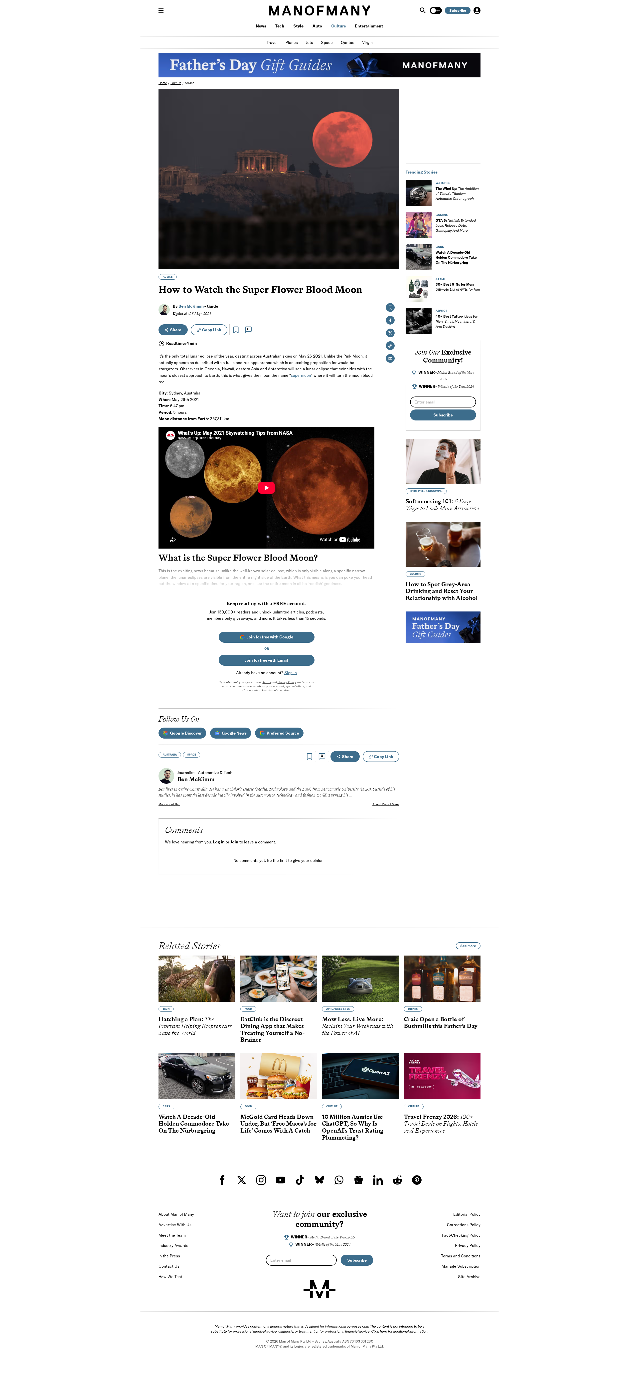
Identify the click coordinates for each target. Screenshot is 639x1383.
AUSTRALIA (170, 754)
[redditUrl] (397, 1180)
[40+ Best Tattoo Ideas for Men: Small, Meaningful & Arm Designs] (419, 321)
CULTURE (415, 574)
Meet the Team (172, 1235)
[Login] (477, 10)
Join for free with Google (270, 636)
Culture (338, 25)
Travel (272, 42)
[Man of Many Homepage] (319, 10)
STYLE (440, 279)
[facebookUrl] (222, 1180)
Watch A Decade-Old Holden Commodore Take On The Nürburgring (456, 257)
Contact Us (169, 1266)
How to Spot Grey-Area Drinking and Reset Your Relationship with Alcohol (442, 591)
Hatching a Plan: (195, 1025)
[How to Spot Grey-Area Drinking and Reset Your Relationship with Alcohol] (443, 544)
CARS (440, 247)
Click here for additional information (399, 1331)
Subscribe (457, 10)
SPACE (191, 754)
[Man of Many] (319, 1289)
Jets (309, 42)
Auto (317, 25)
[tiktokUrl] (300, 1180)
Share (175, 329)
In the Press (169, 1255)
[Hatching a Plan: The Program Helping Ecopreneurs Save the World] (197, 979)
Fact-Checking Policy (461, 1235)
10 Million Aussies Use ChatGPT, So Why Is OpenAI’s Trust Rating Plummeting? (352, 1127)
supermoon (301, 375)
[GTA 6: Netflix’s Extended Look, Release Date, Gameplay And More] (419, 225)
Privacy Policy (287, 682)
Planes (292, 42)
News (261, 25)
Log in (219, 841)
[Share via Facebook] (392, 230)
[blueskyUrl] (319, 1180)
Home (163, 83)
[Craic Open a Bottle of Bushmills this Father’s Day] (442, 979)
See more (468, 946)
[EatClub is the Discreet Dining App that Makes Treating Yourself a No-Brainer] (278, 979)
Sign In (290, 672)
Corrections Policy (463, 1224)
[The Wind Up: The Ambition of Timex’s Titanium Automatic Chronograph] (419, 193)
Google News (234, 733)
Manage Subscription (461, 1266)
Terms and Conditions (460, 1255)
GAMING (442, 215)
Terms (267, 682)
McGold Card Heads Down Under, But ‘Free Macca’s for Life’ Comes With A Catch (278, 1123)
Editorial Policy (466, 1214)
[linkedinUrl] (378, 1180)
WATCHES (443, 183)
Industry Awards (173, 1245)
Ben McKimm (191, 306)
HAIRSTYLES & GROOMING (426, 491)
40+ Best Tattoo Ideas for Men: (457, 321)
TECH (166, 1008)
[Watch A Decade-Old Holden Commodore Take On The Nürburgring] (419, 257)
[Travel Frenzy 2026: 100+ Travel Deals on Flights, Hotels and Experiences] (442, 1076)
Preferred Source (283, 733)
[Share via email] (390, 358)
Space (327, 42)
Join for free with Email (266, 660)
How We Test (170, 1276)
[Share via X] (392, 241)
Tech (279, 25)
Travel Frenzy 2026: (441, 1123)
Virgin (367, 42)
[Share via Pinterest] (392, 252)
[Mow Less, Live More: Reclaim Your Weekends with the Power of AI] (360, 979)
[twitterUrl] (241, 1180)
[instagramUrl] (261, 1180)
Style (298, 25)
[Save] (236, 330)
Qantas (347, 42)
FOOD (248, 1008)
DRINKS (413, 1008)
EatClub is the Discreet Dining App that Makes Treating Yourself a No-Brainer (272, 1029)
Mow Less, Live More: (357, 1025)
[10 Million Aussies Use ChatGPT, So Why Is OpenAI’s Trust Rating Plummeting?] (360, 1076)
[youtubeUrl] (280, 1180)
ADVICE (167, 276)
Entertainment (369, 25)
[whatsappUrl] (339, 1180)
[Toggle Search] (423, 10)
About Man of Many (385, 804)
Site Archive (469, 1276)
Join (234, 841)
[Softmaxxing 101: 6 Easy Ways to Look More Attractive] (443, 461)
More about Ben (169, 804)
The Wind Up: (457, 193)
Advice (189, 83)
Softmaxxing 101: (442, 505)
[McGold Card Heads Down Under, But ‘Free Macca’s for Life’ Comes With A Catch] (278, 1076)
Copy (211, 329)
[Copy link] (392, 262)
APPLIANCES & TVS (338, 1008)
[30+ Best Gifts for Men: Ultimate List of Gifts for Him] (419, 289)
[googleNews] (358, 1180)
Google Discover (186, 733)
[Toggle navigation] (163, 10)
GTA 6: (456, 225)
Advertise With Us (175, 1224)
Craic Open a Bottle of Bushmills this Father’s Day (441, 1022)
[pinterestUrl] (417, 1180)
